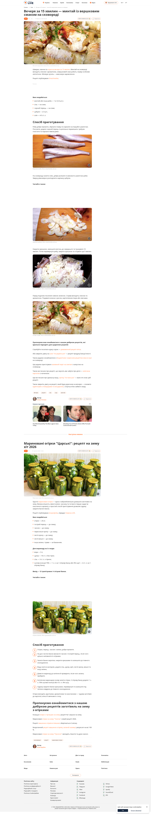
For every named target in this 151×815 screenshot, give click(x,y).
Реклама (53, 791)
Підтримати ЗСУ (112, 2)
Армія (62, 3)
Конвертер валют (55, 800)
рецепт (44, 392)
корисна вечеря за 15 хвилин (59, 69)
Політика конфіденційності (32, 786)
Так (123, 810)
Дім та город (80, 755)
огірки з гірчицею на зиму (50, 715)
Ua (121, 2)
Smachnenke (53, 78)
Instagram (82, 792)
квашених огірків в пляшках (49, 723)
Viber (80, 789)
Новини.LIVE (70, 513)
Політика (104, 768)
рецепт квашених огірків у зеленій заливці (59, 727)
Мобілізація (105, 762)
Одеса (78, 768)
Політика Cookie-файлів (31, 793)
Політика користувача (31, 784)
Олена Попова (41, 400)
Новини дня (54, 768)
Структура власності (56, 793)
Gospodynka (53, 513)
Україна (47, 3)
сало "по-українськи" (57, 354)
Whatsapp (82, 798)
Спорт (77, 3)
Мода (26, 768)
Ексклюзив (27, 762)
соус (56, 392)
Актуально (53, 755)
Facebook (82, 795)
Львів (77, 762)
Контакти (53, 788)
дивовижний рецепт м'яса (70, 349)
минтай (63, 392)
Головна (26, 7)
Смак (32, 7)
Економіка (69, 3)
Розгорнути (75, 775)
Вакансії (52, 786)
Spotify (108, 789)
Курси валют (54, 798)
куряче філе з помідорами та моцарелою (48, 387)
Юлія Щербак (41, 747)
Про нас (52, 784)
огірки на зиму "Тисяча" (51, 719)
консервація (37, 740)
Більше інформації (136, 810)
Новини (55, 3)
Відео (93, 3)
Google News (110, 787)
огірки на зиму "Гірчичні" (52, 734)
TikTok (108, 784)
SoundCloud (109, 792)
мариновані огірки (45, 502)
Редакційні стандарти (31, 791)
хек (50, 392)
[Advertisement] (61, 88)
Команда (53, 795)
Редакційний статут (30, 788)
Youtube (81, 784)
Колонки (84, 3)
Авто (25, 755)
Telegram (82, 787)
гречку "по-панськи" (66, 378)
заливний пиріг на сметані (61, 364)
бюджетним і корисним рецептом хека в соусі (74, 358)
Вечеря (36, 392)
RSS (107, 795)
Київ (51, 762)
